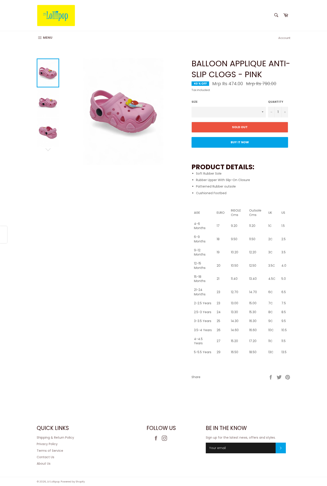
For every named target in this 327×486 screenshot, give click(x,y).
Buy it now (240, 142)
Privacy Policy (47, 444)
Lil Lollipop (53, 481)
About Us (43, 463)
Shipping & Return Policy (55, 437)
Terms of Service (50, 450)
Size (195, 102)
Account (284, 38)
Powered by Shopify (73, 481)
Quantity (275, 102)
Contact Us (45, 457)
